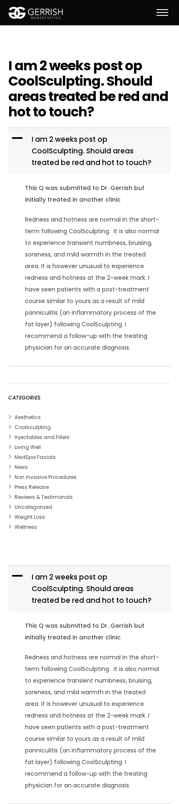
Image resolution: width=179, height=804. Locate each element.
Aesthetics (28, 417)
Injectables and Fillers (42, 437)
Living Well (28, 447)
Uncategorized (33, 507)
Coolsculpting (33, 427)
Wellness (26, 526)
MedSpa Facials (35, 457)
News (21, 467)
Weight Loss (30, 516)
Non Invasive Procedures (46, 477)
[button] (90, 150)
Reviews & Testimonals (44, 497)
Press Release (32, 487)
